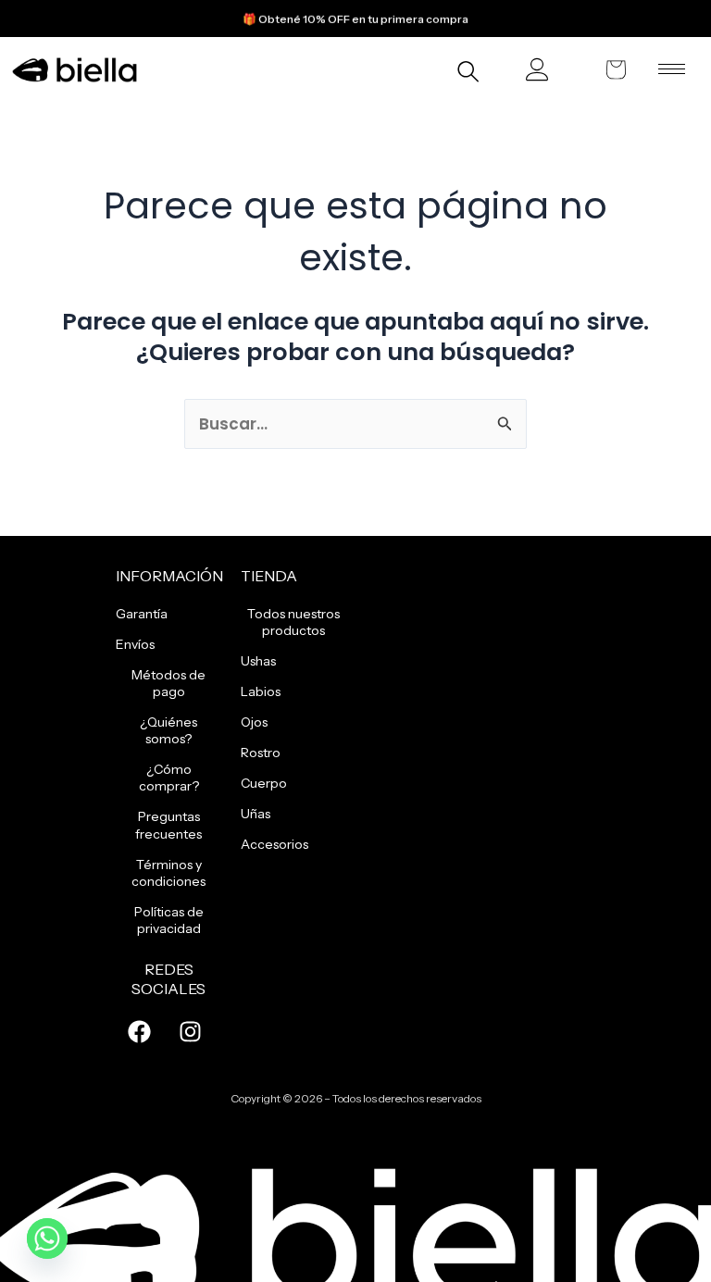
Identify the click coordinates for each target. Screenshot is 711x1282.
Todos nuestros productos (293, 622)
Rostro (261, 752)
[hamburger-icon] (671, 68)
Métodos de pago (168, 683)
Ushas (258, 661)
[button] (468, 74)
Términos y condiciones (168, 873)
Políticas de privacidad (169, 920)
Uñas (255, 813)
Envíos (135, 644)
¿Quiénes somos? (168, 730)
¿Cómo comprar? (169, 777)
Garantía (142, 613)
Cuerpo (264, 783)
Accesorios (274, 844)
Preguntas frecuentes (168, 824)
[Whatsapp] (47, 1238)
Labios (261, 691)
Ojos (254, 722)
